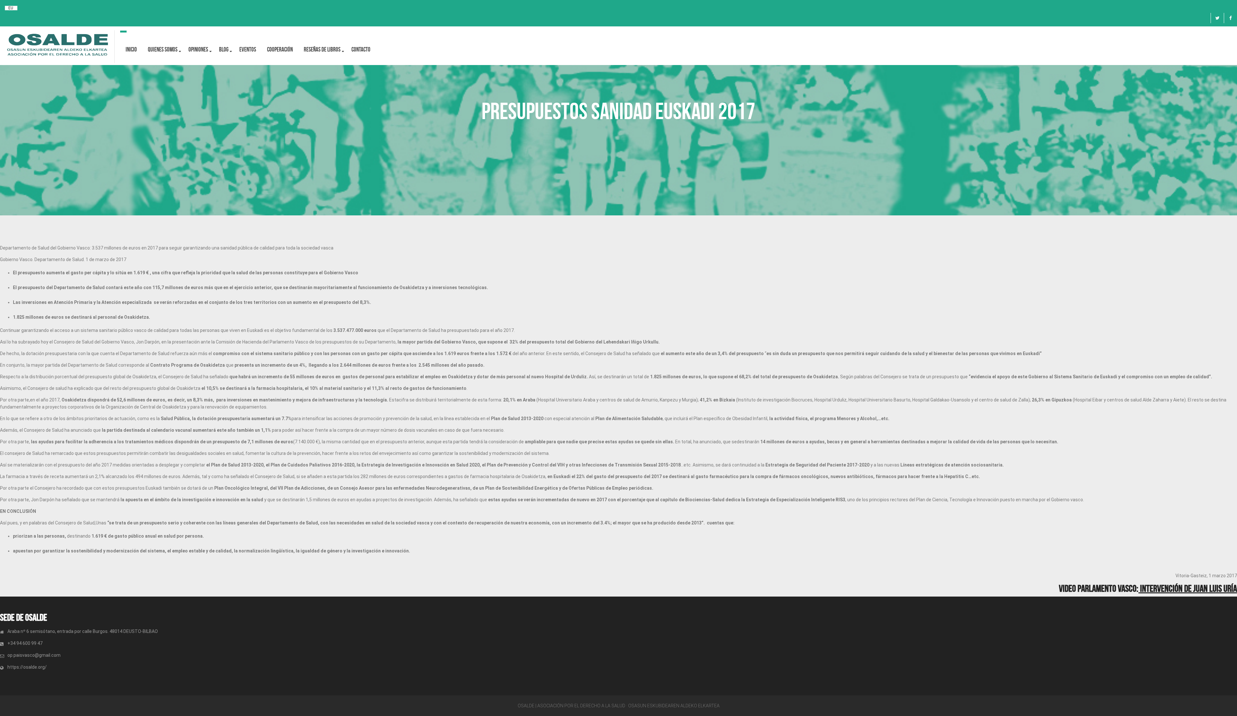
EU (10, 8)
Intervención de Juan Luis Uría (1187, 588)
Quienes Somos (162, 49)
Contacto (360, 49)
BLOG (223, 49)
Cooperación (280, 49)
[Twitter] (1217, 18)
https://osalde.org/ (27, 667)
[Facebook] (1230, 18)
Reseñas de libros (322, 49)
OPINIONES (198, 49)
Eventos (247, 49)
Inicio (131, 49)
